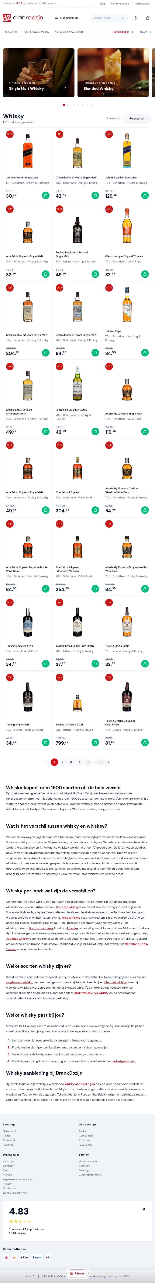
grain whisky (83, 993)
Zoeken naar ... (103, 18)
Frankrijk (8, 1145)
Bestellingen (86, 1135)
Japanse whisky (17, 939)
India (144, 944)
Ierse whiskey (70, 918)
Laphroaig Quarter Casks (71, 409)
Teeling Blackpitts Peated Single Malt (72, 254)
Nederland (132, 944)
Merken (7, 1174)
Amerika (72, 928)
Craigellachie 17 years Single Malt (76, 335)
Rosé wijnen (10, 32)
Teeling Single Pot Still (19, 646)
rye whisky (101, 993)
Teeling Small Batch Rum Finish (75, 646)
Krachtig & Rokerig (37, 182)
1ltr (7, 182)
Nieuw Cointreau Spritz (69, 32)
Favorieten (85, 1145)
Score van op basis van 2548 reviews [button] (29, 3)
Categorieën (69, 18)
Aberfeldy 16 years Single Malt (24, 492)
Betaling (84, 1170)
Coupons (84, 1140)
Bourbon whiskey (41, 928)
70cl (58, 182)
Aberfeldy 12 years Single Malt (24, 256)
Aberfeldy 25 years (67, 492)
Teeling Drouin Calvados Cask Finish (120, 722)
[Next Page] (108, 762)
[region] (77, 72)
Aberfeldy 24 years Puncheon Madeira (68, 569)
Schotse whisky (67, 907)
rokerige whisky (124, 1061)
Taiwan (11, 949)
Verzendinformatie (90, 1174)
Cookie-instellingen (15, 1193)
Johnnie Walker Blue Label (121, 177)
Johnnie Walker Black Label (22, 177)
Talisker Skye (113, 331)
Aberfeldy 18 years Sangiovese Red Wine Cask (126, 569)
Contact (8, 1165)
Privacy (7, 1183)
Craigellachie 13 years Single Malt (76, 177)
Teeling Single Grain (117, 646)
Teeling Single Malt (17, 724)
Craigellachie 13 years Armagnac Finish (19, 411)
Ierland (67, 261)
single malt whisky (19, 982)
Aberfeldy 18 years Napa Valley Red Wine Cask (27, 569)
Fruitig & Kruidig (88, 182)
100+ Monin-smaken (36, 32)
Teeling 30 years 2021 (69, 724)
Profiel (83, 1131)
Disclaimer (9, 1188)
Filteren (80, 1273)
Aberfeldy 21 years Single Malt (123, 413)
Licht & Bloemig (38, 576)
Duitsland (9, 1140)
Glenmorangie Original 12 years (124, 256)
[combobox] (137, 118)
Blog (5, 1170)
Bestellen (84, 1165)
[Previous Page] (47, 762)
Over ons (8, 1161)
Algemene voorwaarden (18, 1179)
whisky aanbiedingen (80, 1084)
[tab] (64, 105)
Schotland (18, 182)
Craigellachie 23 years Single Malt (26, 335)
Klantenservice (88, 1161)
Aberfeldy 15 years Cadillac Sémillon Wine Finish (122, 490)
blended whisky (115, 982)
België (6, 1135)
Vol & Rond (134, 261)
